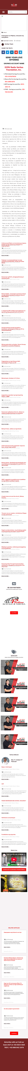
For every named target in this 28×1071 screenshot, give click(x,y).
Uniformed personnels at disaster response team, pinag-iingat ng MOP (13, 446)
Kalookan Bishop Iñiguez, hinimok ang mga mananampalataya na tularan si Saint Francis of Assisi (13, 963)
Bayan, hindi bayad (7, 770)
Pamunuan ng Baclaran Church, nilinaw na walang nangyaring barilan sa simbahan (13, 412)
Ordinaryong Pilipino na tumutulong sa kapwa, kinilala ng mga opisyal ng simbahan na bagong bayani (14, 244)
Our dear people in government (11, 1012)
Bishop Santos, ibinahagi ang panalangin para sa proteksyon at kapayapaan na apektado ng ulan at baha (14, 464)
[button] (3, 12)
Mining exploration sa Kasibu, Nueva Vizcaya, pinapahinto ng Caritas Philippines (14, 345)
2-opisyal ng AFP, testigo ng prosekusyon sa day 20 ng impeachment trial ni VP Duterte (13, 311)
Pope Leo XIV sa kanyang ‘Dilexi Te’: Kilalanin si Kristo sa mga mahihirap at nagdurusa (13, 988)
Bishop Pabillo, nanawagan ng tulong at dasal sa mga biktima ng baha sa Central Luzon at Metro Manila (14, 295)
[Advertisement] (14, 111)
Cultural (4, 32)
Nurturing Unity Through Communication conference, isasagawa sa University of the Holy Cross (13, 565)
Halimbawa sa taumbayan (8, 821)
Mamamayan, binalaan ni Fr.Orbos (11, 378)
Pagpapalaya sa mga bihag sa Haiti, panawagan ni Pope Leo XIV (11, 362)
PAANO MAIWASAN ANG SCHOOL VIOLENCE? (14, 804)
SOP (3, 787)
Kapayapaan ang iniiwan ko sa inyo (12, 935)
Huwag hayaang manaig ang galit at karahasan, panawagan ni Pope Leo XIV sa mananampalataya (13, 329)
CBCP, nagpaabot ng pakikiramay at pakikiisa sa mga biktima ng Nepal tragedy (13, 480)
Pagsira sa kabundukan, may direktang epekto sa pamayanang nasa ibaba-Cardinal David (14, 530)
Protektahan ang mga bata (8, 838)
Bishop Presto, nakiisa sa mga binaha (11, 428)
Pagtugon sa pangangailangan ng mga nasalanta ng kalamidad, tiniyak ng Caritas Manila (13, 261)
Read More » (5, 255)
